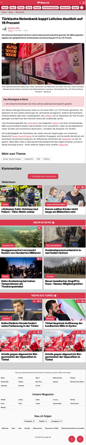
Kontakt (27, 428)
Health (3, 399)
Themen (21, 385)
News (11, 12)
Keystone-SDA (14, 28)
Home (4, 12)
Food (2, 403)
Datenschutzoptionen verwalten (72, 428)
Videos (20, 382)
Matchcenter (57, 378)
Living (20, 399)
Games (55, 382)
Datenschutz (37, 428)
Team (13, 428)
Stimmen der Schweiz (78, 382)
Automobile (57, 403)
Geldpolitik (66, 139)
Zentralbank (33, 123)
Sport (38, 378)
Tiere (20, 403)
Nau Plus (39, 382)
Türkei (10, 30)
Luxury (55, 399)
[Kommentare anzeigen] (80, 439)
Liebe (37, 399)
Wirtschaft (20, 12)
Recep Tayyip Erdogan (22, 136)
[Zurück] (1, 2)
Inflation (48, 116)
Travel (38, 403)
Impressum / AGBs (51, 428)
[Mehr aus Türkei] (43, 296)
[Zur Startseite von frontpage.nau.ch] (43, 3)
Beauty (3, 407)
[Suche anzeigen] (80, 2)
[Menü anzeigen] (84, 2)
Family (72, 399)
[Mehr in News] (43, 223)
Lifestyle (4, 385)
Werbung (5, 428)
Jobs (20, 428)
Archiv (38, 385)
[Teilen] (71, 439)
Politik (20, 378)
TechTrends (74, 403)
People (72, 378)
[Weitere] (81, 7)
